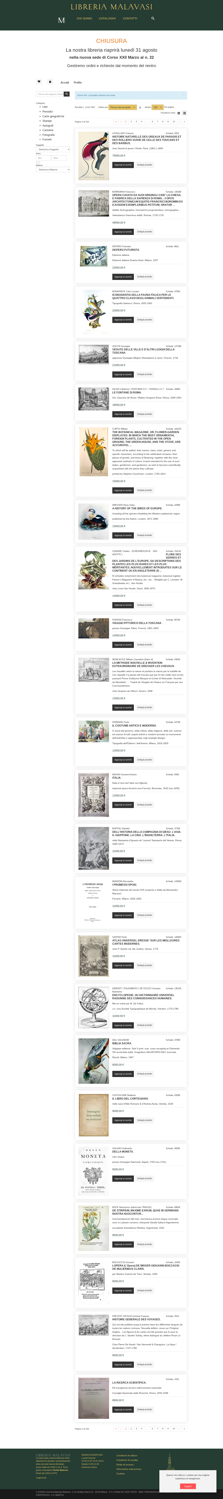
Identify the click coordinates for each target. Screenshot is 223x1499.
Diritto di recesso (125, 1464)
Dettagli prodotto (144, 165)
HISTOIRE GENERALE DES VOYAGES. (136, 1319)
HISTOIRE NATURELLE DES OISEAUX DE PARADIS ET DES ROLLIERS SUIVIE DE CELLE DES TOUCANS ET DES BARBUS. (146, 140)
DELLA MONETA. (123, 1151)
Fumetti (47, 139)
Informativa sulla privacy (128, 1469)
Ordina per (103, 107)
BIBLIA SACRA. (122, 1043)
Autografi (47, 125)
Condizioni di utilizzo (126, 1455)
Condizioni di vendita (127, 1460)
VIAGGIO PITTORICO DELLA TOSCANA (136, 623)
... (147, 121)
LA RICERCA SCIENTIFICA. (129, 1382)
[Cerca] (38, 162)
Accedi (65, 82)
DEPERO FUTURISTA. (126, 249)
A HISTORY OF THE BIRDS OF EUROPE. (137, 508)
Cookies (120, 1473)
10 (174, 121)
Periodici (47, 111)
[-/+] (140, 107)
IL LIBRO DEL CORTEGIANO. (130, 1098)
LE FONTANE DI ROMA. (127, 392)
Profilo (78, 82)
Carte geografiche (53, 116)
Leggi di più (41, 1478)
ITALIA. (116, 777)
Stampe (47, 120)
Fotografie (48, 134)
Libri (45, 106)
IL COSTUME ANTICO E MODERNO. (134, 725)
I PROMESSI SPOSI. (124, 884)
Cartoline (47, 130)
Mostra (148, 107)
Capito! (188, 1486)
